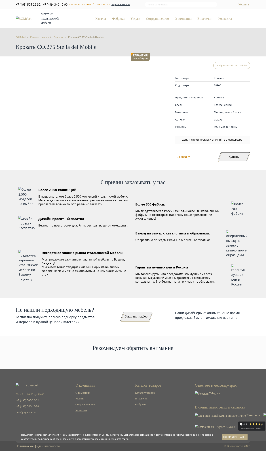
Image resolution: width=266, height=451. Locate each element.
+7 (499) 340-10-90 (55, 5)
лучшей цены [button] (140, 57)
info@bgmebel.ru (26, 412)
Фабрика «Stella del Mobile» (232, 65)
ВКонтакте (253, 415)
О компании (183, 18)
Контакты (225, 18)
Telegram (214, 393)
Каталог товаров (145, 392)
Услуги (135, 18)
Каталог (100, 18)
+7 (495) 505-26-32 (28, 5)
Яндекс (230, 426)
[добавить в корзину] (146, 66)
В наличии (204, 18)
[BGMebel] (23, 18)
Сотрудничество (157, 18)
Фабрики (118, 18)
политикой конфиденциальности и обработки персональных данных (75, 439)
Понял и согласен (234, 437)
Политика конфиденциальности (38, 446)
